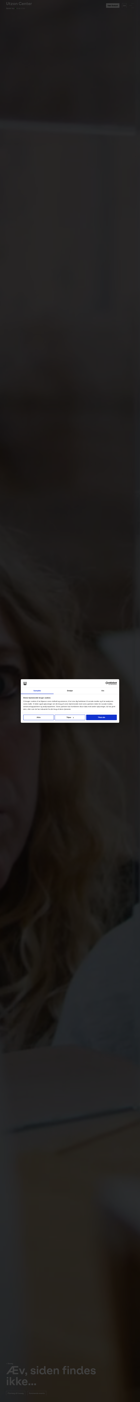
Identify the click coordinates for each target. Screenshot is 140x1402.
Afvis (39, 717)
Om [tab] (102, 691)
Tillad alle (101, 717)
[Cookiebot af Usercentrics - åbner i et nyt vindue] (107, 683)
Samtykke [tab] (37, 691)
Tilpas (68, 717)
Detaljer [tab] (70, 691)
